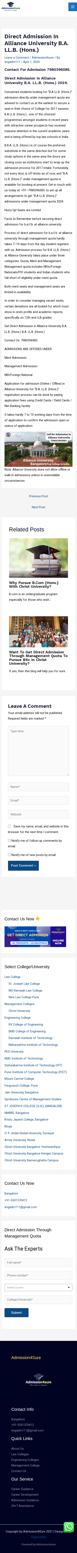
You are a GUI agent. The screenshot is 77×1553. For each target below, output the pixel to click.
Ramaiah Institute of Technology (31, 1038)
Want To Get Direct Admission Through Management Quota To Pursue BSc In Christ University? (38, 658)
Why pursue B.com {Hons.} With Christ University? (34, 584)
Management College (25, 1465)
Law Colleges (20, 1454)
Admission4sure (43, 57)
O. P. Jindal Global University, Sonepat (29, 1133)
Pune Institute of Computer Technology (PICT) (36, 1072)
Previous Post (38, 496)
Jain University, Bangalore (22, 1092)
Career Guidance (22, 1489)
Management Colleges (19, 1004)
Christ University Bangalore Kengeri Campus (34, 1153)
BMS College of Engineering (27, 1031)
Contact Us (18, 1471)
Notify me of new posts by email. (33, 855)
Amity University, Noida (20, 1140)
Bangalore (11, 1193)
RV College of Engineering (26, 1024)
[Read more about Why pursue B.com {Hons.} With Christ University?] (38, 558)
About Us (17, 1449)
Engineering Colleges (25, 1460)
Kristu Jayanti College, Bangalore (26, 1119)
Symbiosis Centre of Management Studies (33, 1099)
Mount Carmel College (19, 1079)
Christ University (19, 1011)
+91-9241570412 (16, 1200)
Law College (13, 977)
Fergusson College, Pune (21, 1085)
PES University (14, 1051)
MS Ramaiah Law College (25, 990)
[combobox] (38, 1287)
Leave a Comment (17, 57)
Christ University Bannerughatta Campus (32, 1160)
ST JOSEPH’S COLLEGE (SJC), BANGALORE (33, 1106)
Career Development (25, 1494)
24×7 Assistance (22, 1506)
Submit (16, 1313)
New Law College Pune (24, 997)
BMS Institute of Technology (24, 1058)
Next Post (38, 507)
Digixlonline (38, 1537)
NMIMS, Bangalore (17, 1113)
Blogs (8, 1126)
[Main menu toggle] (72, 6)
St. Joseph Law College (24, 984)
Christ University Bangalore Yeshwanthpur (33, 1147)
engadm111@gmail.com (21, 1207)
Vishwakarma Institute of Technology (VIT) (33, 1065)
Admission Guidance (25, 1500)
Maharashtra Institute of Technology (33, 1045)
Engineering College (18, 1018)
